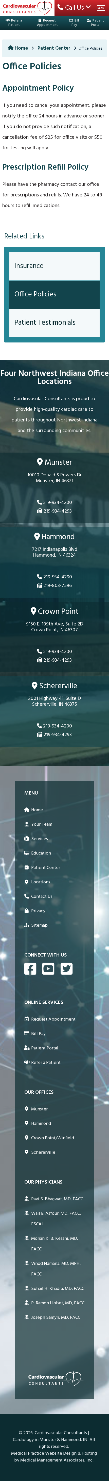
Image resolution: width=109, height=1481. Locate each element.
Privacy (38, 911)
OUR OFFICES (38, 1092)
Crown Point (57, 612)
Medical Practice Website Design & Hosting (54, 1453)
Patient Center (54, 48)
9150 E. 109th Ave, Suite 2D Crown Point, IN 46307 (54, 627)
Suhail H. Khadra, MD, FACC (57, 1288)
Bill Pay (75, 22)
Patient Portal (97, 22)
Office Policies (35, 294)
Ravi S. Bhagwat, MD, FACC (57, 1199)
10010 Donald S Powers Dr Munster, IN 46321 (54, 478)
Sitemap (39, 925)
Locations (40, 882)
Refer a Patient (15, 22)
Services (39, 839)
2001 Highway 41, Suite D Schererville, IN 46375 (54, 702)
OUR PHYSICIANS (43, 1182)
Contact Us (41, 896)
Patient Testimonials (45, 323)
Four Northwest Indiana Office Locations (54, 377)
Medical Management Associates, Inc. (57, 1460)
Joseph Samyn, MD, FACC (55, 1317)
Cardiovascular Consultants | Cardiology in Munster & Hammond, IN (51, 1436)
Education (41, 853)
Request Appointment (47, 22)
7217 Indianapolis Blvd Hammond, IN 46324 (54, 553)
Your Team (41, 824)
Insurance (29, 266)
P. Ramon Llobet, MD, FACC (57, 1303)
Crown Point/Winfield (52, 1138)
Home (21, 48)
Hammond (57, 537)
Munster (57, 463)
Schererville (57, 686)
